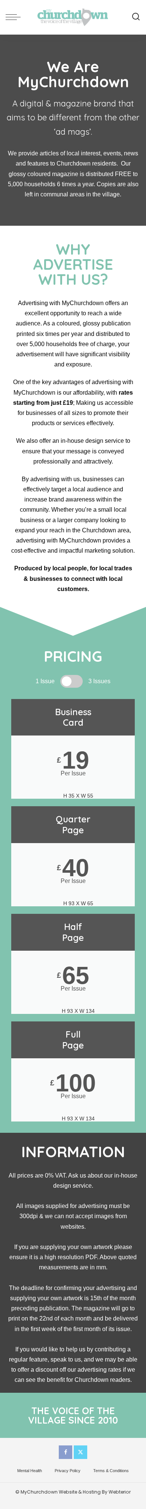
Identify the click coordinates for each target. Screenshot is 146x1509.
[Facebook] (65, 1452)
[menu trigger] (15, 17)
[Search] (135, 17)
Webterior (120, 1492)
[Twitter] (80, 1452)
